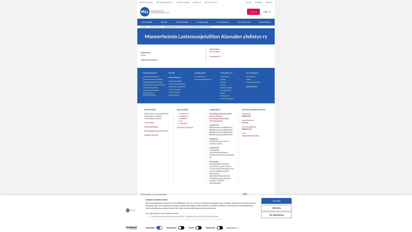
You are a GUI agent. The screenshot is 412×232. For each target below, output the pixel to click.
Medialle (197, 2)
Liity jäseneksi (215, 56)
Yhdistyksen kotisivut (149, 60)
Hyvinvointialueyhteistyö (203, 79)
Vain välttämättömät (276, 215)
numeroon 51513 (215, 144)
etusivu (144, 27)
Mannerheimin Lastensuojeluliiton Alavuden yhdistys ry (188, 27)
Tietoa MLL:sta (226, 73)
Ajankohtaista (251, 86)
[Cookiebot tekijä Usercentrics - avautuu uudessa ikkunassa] (131, 227)
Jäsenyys (223, 85)
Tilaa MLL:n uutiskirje (185, 127)
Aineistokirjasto (174, 95)
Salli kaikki (276, 201)
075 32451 (150, 122)
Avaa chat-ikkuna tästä (250, 136)
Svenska (258, 2)
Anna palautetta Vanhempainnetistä (149, 94)
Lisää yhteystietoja (151, 127)
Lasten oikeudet (174, 92)
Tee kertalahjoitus (216, 116)
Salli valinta (276, 208)
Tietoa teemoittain (175, 89)
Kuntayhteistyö (200, 76)
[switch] (181, 227)
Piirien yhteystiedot (227, 98)
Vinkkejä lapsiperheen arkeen (153, 82)
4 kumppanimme (156, 203)
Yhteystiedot (210, 2)
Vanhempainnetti (150, 73)
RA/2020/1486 (215, 164)
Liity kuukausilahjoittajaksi (219, 118)
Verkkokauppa (146, 2)
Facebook (183, 114)
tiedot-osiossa (213, 222)
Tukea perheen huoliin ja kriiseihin (154, 85)
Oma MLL (155, 135)
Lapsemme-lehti (225, 90)
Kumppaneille (200, 73)
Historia (223, 79)
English (269, 2)
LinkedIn (182, 118)
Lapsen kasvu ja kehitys (151, 76)
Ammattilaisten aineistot (177, 87)
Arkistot (223, 82)
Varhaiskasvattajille (175, 81)
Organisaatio (224, 76)
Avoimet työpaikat (226, 88)
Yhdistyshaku (183, 2)
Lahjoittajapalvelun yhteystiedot (156, 131)
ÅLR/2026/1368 (215, 176)
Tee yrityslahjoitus (216, 121)
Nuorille (172, 73)
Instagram (183, 116)
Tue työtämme (252, 73)
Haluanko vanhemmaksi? (151, 90)
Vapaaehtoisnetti (164, 2)
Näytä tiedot (231, 228)
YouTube (182, 123)
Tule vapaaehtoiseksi (253, 82)
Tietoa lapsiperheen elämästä (153, 79)
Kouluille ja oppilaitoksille (177, 84)
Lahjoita (253, 12)
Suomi (248, 2)
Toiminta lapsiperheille (150, 88)
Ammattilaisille (175, 77)
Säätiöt (222, 93)
